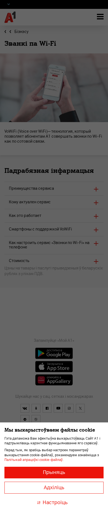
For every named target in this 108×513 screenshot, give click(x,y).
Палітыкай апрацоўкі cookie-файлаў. (34, 460)
